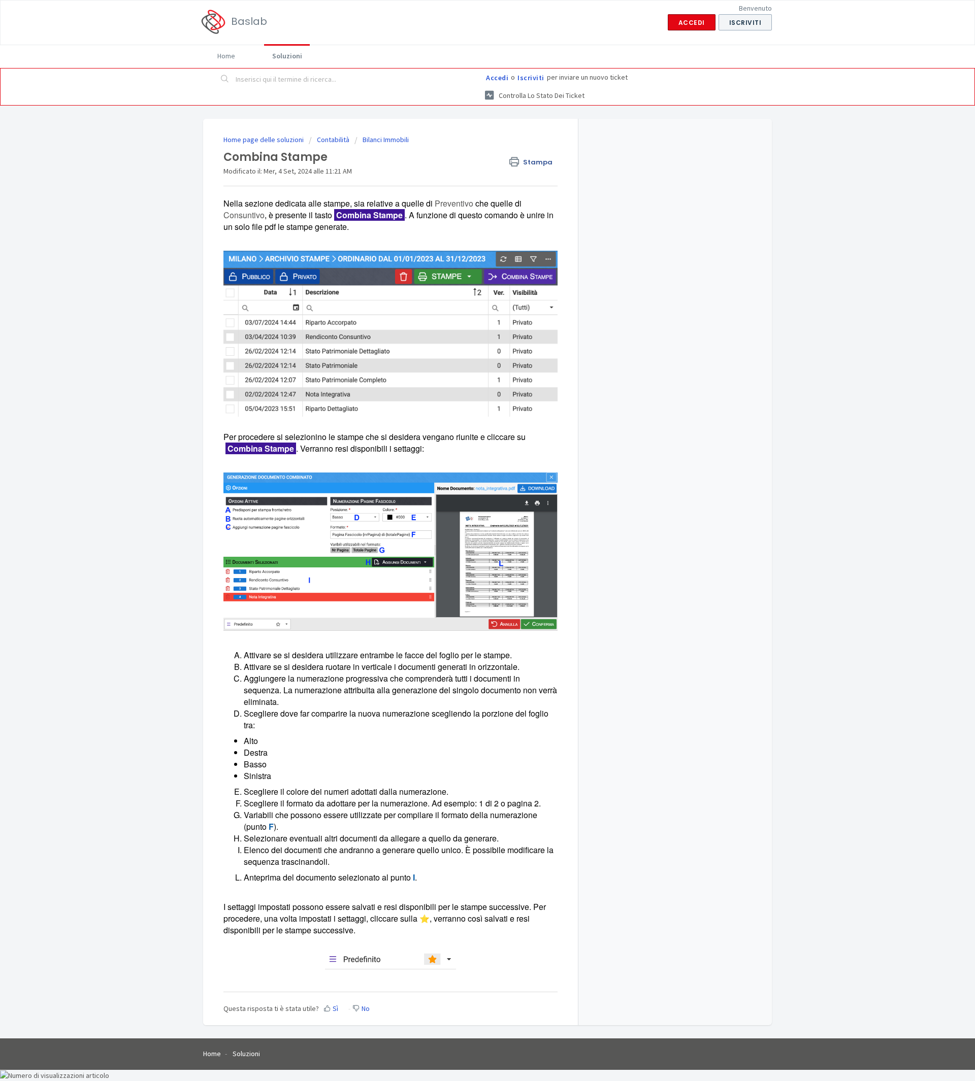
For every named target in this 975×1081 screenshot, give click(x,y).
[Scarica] (469, 418)
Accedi (497, 77)
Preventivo (454, 203)
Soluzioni (287, 55)
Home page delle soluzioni (264, 139)
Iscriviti (530, 77)
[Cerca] (225, 80)
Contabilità (333, 139)
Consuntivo (244, 215)
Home (226, 55)
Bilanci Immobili (386, 139)
